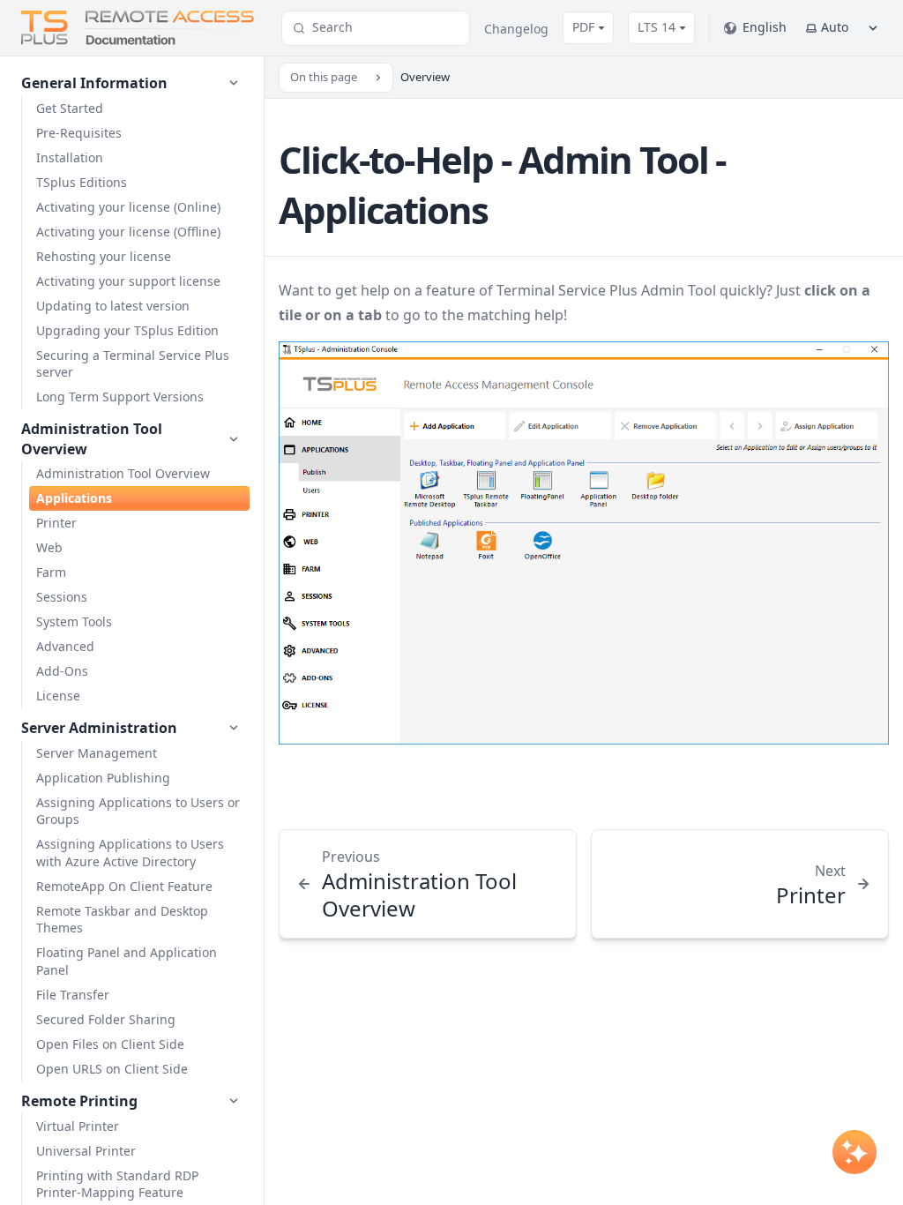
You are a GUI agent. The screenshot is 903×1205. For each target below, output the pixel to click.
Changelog (516, 28)
